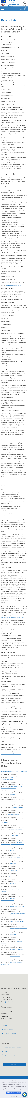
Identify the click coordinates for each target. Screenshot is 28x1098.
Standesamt (13, 934)
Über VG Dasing (8, 1030)
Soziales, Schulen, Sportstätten (18, 928)
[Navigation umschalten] (2, 9)
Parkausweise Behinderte (17, 906)
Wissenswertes (8, 1037)
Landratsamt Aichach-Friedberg (12, 1048)
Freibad (12, 850)
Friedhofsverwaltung (17, 857)
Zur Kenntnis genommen (13, 1092)
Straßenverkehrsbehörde (16, 949)
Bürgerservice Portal (17, 807)
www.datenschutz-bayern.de (13, 285)
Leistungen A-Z (14, 1064)
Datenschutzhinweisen (19, 1089)
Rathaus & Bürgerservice (10, 1033)
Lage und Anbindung (9, 1055)
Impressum (14, 1096)
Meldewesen (13, 883)
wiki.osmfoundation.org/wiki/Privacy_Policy (13, 617)
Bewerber (12, 794)
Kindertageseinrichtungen (16, 877)
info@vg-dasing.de (8, 1002)
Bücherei (13, 801)
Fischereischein (14, 835)
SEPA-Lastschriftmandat (17, 921)
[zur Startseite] (3, 3)
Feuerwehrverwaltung (17, 829)
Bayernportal (7, 1051)
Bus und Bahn (7, 1059)
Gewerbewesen (14, 870)
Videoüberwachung (15, 956)
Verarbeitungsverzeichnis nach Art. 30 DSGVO (14, 771)
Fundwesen (13, 863)
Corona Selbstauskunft (14, 814)
